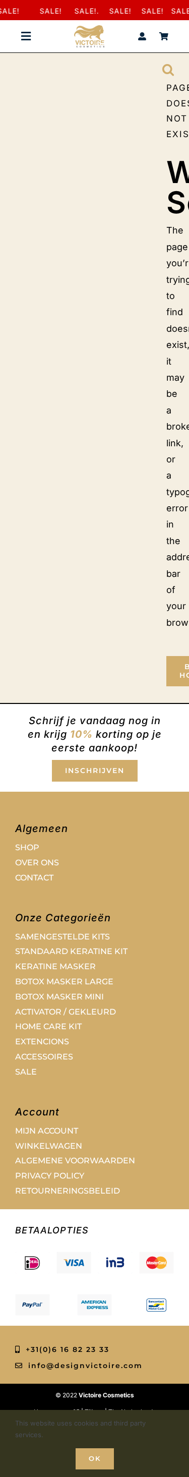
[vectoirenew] (89, 29)
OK (95, 1458)
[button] (168, 69)
